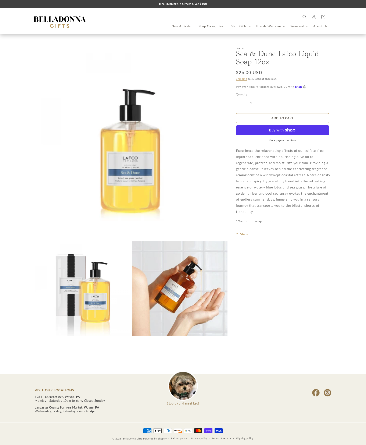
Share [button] (244, 234)
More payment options (282, 140)
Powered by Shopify (155, 438)
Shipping (241, 78)
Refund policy (179, 438)
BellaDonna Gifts (132, 438)
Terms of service (221, 438)
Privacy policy (199, 438)
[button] (239, 26)
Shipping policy (245, 438)
